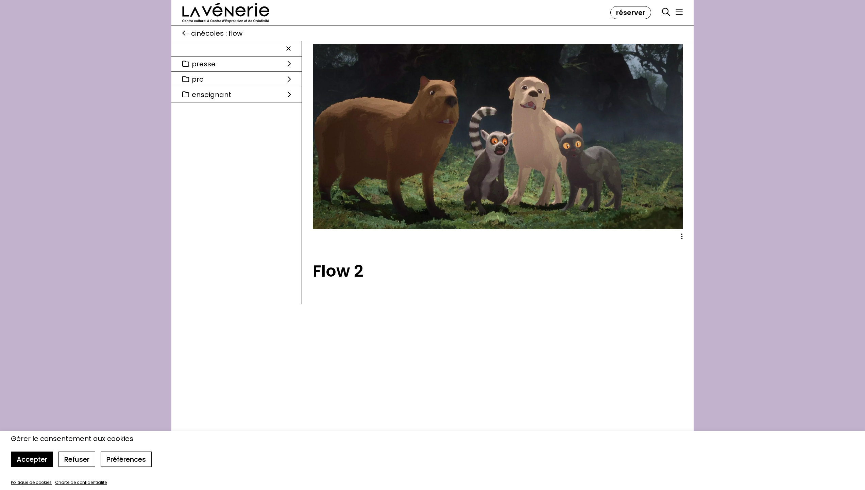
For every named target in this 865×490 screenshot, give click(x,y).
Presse (204, 64)
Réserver (630, 12)
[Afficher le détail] (682, 236)
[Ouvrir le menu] (679, 12)
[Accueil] (225, 13)
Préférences (126, 459)
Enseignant (211, 94)
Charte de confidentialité (81, 482)
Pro (198, 79)
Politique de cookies (31, 482)
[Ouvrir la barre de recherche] (666, 12)
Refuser (76, 459)
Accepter (32, 459)
